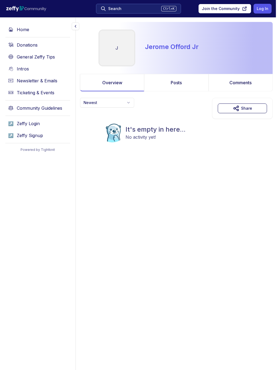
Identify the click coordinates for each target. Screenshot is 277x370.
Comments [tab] (240, 82)
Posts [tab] (176, 82)
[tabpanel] (176, 131)
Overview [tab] (112, 82)
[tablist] (176, 82)
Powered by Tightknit (38, 150)
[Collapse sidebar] (75, 26)
